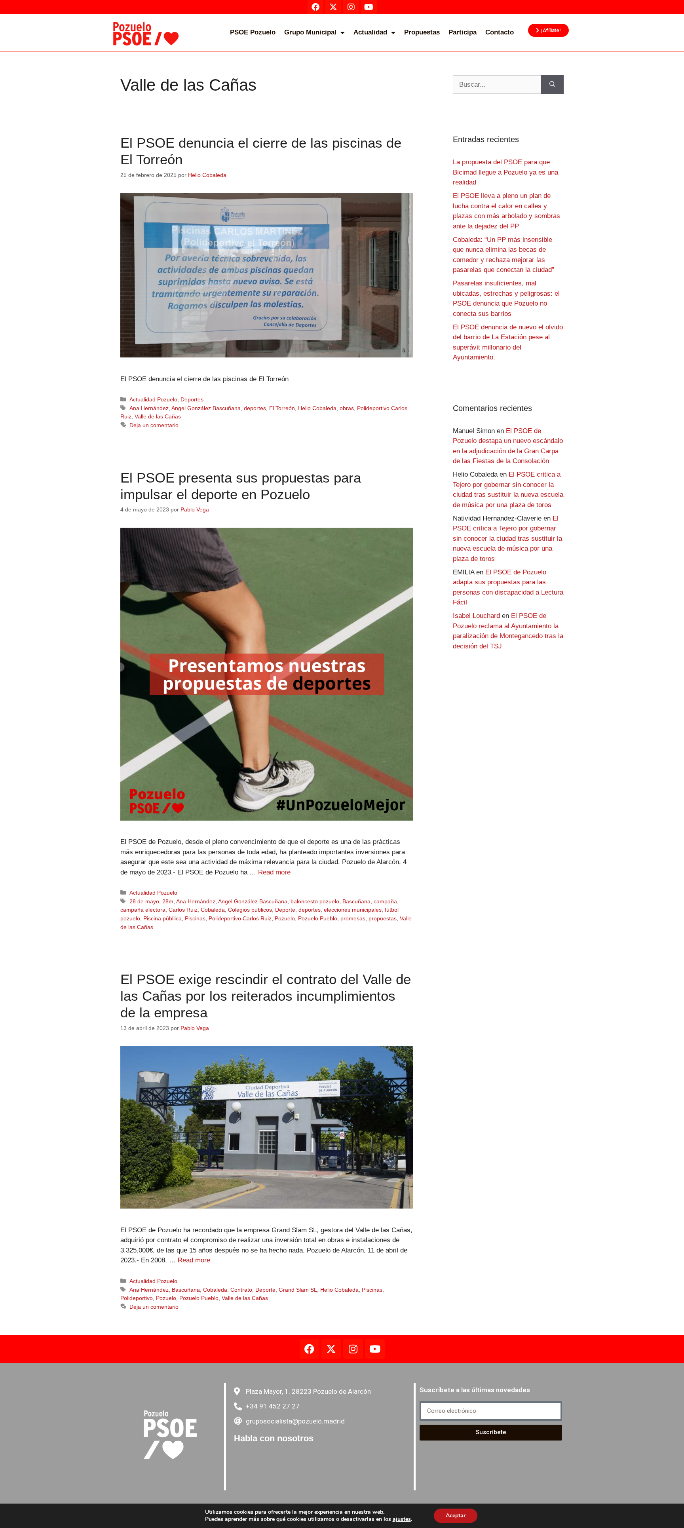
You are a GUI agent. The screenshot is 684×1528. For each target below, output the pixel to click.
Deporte (285, 910)
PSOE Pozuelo (253, 32)
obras (347, 408)
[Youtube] (375, 1349)
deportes (255, 408)
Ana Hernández (149, 408)
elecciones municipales (353, 910)
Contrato (241, 1290)
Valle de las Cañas (158, 416)
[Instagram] (353, 1349)
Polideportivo (136, 1298)
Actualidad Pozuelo (153, 399)
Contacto (499, 32)
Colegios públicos (250, 910)
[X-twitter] (331, 1349)
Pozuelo (285, 918)
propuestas (383, 918)
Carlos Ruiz (183, 910)
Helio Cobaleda (317, 408)
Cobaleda (213, 910)
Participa (462, 32)
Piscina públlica (162, 918)
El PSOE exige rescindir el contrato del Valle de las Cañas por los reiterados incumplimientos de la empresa (265, 995)
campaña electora (142, 910)
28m (167, 901)
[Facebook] (309, 1349)
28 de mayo (144, 901)
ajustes (402, 1519)
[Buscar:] (497, 84)
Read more (274, 872)
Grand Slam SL (298, 1290)
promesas (352, 918)
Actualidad (370, 32)
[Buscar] (552, 84)
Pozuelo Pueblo (317, 918)
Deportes (191, 399)
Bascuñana (356, 901)
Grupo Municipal (310, 32)
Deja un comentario (154, 425)
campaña (385, 901)
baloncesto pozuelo (315, 901)
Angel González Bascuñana (206, 408)
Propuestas (422, 32)
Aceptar (456, 1515)
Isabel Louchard (476, 616)
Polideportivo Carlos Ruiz (240, 918)
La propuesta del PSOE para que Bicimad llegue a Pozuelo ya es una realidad (505, 172)
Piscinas (195, 918)
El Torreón (282, 408)
